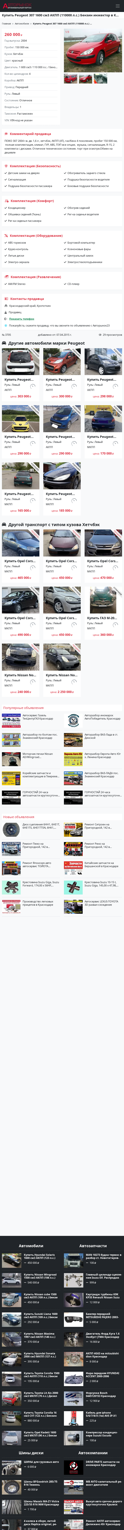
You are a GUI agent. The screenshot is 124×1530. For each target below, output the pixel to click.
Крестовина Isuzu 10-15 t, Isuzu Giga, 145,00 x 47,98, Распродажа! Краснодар (100, 884)
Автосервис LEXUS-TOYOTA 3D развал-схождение (101, 903)
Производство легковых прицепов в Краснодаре (38, 903)
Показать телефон (21, 319)
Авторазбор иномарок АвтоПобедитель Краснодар (102, 717)
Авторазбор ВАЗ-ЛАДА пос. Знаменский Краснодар (102, 774)
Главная (6, 23)
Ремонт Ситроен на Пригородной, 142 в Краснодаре (97, 826)
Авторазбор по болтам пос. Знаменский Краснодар (40, 736)
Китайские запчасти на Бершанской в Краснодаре (101, 864)
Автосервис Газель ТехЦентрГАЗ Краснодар (38, 717)
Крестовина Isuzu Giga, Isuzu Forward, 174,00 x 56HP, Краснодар (41, 884)
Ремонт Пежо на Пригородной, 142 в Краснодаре (35, 845)
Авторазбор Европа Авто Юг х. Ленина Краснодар (103, 755)
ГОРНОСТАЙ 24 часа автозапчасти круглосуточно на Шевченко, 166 (103, 794)
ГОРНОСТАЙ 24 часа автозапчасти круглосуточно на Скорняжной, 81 (41, 794)
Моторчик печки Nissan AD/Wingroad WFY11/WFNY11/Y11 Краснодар (38, 755)
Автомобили (22, 23)
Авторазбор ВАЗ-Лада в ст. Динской (101, 736)
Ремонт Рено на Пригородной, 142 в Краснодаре (97, 845)
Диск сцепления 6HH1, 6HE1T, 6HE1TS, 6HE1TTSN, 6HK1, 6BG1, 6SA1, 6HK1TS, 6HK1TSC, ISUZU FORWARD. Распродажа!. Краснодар (41, 826)
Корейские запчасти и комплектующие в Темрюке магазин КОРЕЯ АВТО (40, 774)
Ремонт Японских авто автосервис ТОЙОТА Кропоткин (37, 864)
